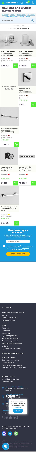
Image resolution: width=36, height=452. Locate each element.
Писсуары (6, 328)
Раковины (6, 330)
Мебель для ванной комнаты (13, 312)
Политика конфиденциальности (14, 368)
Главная (5, 15)
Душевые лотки (8, 349)
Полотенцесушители (10, 341)
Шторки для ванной (9, 318)
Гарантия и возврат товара (12, 365)
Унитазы (5, 323)
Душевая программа (10, 336)
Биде (4, 325)
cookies (18, 407)
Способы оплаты (8, 362)
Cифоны (5, 346)
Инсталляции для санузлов (12, 343)
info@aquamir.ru (13, 379)
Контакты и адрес (8, 357)
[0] (29, 3)
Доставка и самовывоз (10, 360)
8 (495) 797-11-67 (13, 398)
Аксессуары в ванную (10, 338)
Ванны (4, 315)
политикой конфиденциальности (20, 248)
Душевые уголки (8, 320)
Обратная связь (8, 382)
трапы (18, 349)
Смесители (6, 333)
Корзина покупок (8, 376)
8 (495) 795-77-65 (13, 396)
